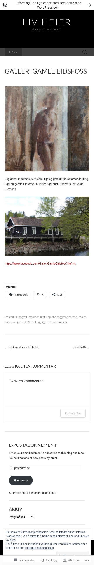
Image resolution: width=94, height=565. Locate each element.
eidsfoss (71, 317)
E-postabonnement (33, 445)
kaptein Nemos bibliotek (22, 347)
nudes (8, 322)
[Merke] (84, 52)
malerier (33, 317)
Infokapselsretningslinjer (39, 547)
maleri (83, 317)
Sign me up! (20, 480)
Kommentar (73, 413)
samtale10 (81, 347)
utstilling (45, 317)
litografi (22, 317)
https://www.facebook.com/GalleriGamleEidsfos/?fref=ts (40, 263)
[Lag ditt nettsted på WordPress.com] (47, 5)
